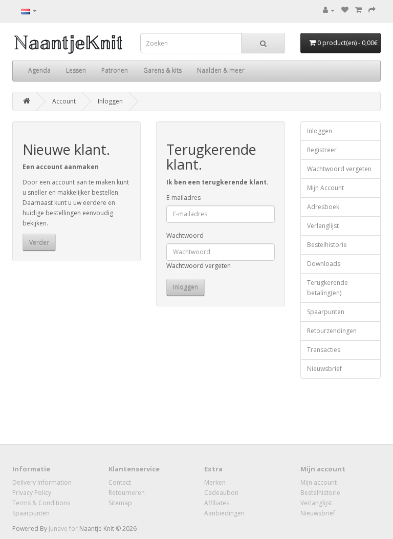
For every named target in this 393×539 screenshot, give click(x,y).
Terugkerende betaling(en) (327, 287)
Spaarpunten (325, 311)
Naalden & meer (221, 70)
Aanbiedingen (224, 513)
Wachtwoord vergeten (198, 265)
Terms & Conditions (41, 503)
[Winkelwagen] (358, 10)
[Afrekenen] (372, 10)
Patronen (114, 70)
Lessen (76, 70)
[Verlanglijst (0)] (344, 10)
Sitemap (120, 503)
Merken (215, 482)
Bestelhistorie (327, 244)
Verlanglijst (323, 225)
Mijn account (318, 482)
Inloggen (110, 101)
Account (64, 101)
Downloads (323, 263)
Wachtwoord (185, 235)
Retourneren (126, 492)
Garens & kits (162, 70)
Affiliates (216, 503)
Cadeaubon (221, 492)
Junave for (64, 528)
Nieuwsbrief (324, 368)
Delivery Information (42, 482)
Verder (39, 242)
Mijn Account (325, 187)
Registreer (322, 150)
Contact (119, 482)
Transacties (323, 349)
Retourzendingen (332, 330)
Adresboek (323, 206)
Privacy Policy (31, 492)
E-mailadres (183, 197)
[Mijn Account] (329, 10)
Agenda (39, 70)
